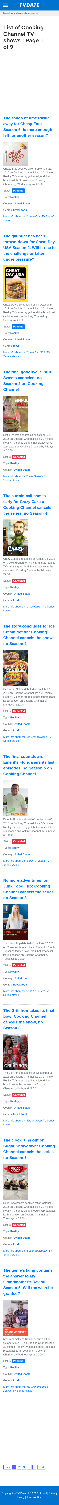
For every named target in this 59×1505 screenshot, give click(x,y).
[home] (29, 6)
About (43, 1493)
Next (41, 1467)
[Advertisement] (29, 83)
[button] (5, 6)
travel (16, 210)
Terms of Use (34, 1497)
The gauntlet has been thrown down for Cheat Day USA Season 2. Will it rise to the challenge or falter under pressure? (29, 247)
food (24, 210)
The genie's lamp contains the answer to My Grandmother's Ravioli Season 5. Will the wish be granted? (28, 1282)
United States (22, 203)
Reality (14, 197)
